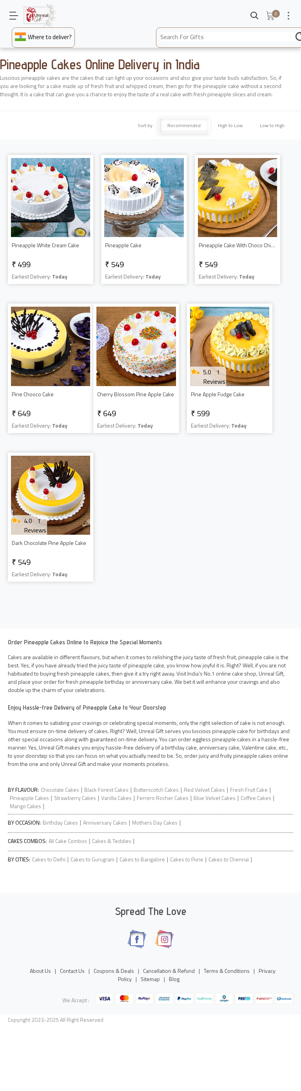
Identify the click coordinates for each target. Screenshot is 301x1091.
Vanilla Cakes (116, 798)
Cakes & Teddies (111, 841)
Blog (174, 979)
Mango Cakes (25, 806)
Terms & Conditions (227, 971)
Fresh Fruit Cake (249, 789)
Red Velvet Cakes (204, 789)
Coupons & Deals (114, 971)
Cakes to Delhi (48, 859)
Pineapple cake (123, 245)
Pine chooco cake (33, 394)
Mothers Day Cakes (155, 822)
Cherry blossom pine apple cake (135, 394)
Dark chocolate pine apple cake (49, 543)
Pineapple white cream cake (45, 245)
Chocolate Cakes (60, 789)
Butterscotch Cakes (156, 789)
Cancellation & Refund (169, 971)
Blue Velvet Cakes (215, 798)
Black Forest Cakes (106, 789)
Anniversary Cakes (105, 822)
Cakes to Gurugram (92, 859)
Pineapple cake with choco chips (237, 245)
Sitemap (150, 979)
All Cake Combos (68, 841)
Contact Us (72, 971)
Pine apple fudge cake (218, 394)
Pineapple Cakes (29, 798)
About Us (40, 971)
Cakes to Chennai (229, 859)
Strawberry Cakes (75, 798)
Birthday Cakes (60, 822)
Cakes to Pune (186, 859)
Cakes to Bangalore (142, 859)
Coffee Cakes (256, 798)
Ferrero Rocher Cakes (163, 798)
